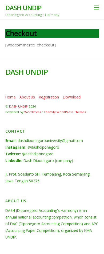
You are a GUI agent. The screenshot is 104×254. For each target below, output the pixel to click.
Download (72, 97)
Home (10, 97)
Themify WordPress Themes (65, 112)
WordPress (32, 112)
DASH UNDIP (18, 106)
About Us (27, 97)
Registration (49, 97)
